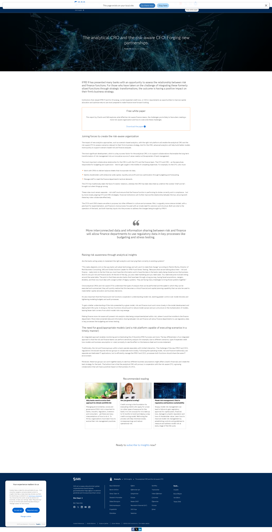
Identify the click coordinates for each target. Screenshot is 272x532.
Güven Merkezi (116, 523)
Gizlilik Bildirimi (91, 523)
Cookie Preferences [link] (78, 523)
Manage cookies (26, 516)
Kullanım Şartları (103, 523)
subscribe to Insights (138, 445)
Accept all (18, 510)
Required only (32, 510)
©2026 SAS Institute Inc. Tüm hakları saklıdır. (136, 523)
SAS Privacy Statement (35, 496)
